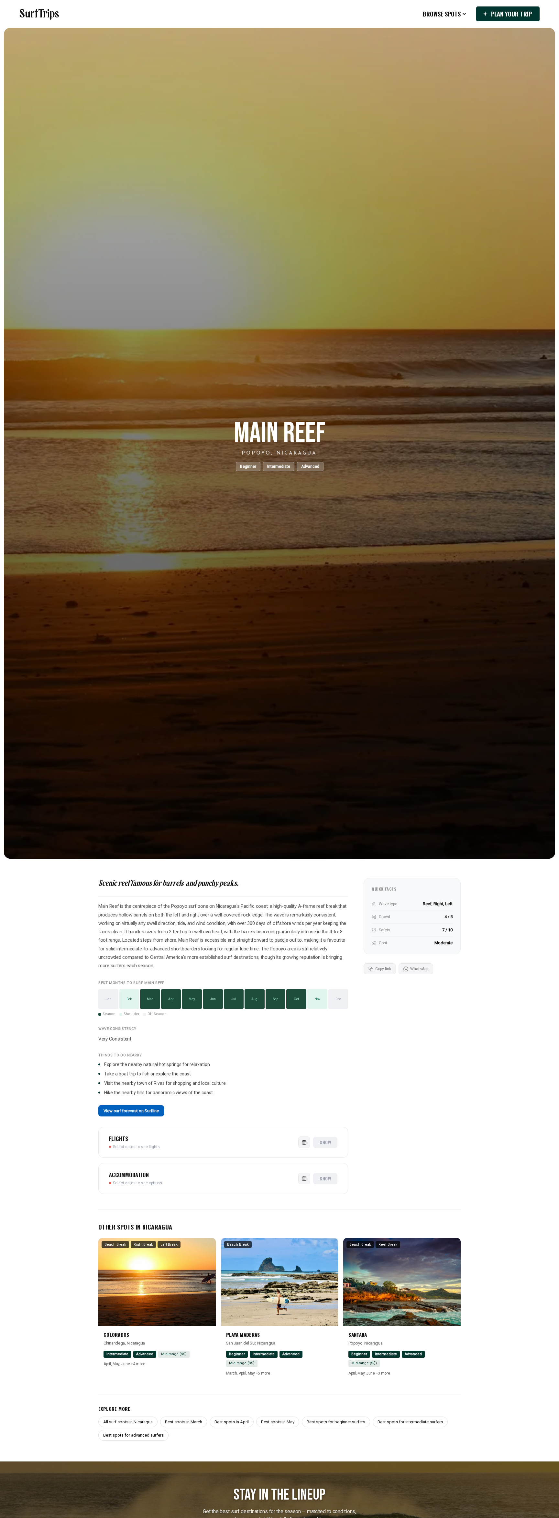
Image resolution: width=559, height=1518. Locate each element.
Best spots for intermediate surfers (410, 1421)
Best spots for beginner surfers (336, 1421)
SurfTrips (39, 14)
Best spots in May (277, 1421)
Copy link (383, 969)
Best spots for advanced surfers (133, 1435)
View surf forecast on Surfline (131, 1110)
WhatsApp (419, 969)
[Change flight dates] (304, 1142)
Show (325, 1142)
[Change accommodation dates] (304, 1178)
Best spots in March (183, 1421)
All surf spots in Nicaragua (128, 1421)
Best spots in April (231, 1421)
